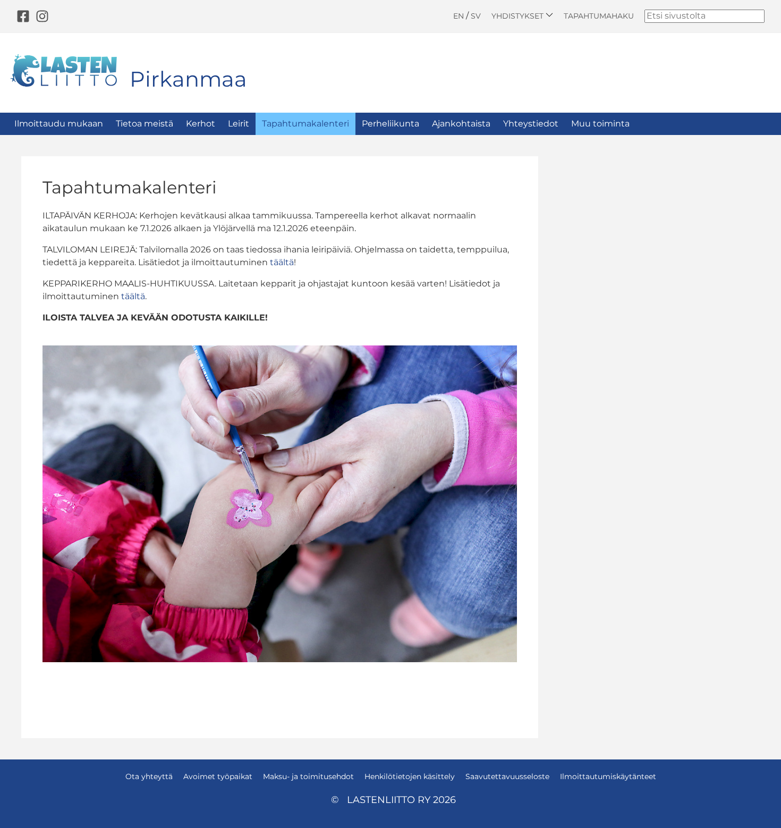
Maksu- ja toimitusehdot (308, 776)
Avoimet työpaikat (217, 776)
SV (476, 16)
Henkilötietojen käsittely (409, 776)
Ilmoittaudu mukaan (58, 124)
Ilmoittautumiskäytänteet (608, 776)
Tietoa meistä (144, 124)
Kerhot (200, 124)
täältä (282, 262)
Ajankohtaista (461, 124)
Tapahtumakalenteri (305, 124)
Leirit (238, 124)
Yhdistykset (518, 15)
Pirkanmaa (188, 79)
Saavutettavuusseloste (507, 776)
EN (458, 16)
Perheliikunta (390, 124)
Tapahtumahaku (599, 16)
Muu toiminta (600, 124)
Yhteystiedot (530, 124)
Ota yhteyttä (149, 776)
